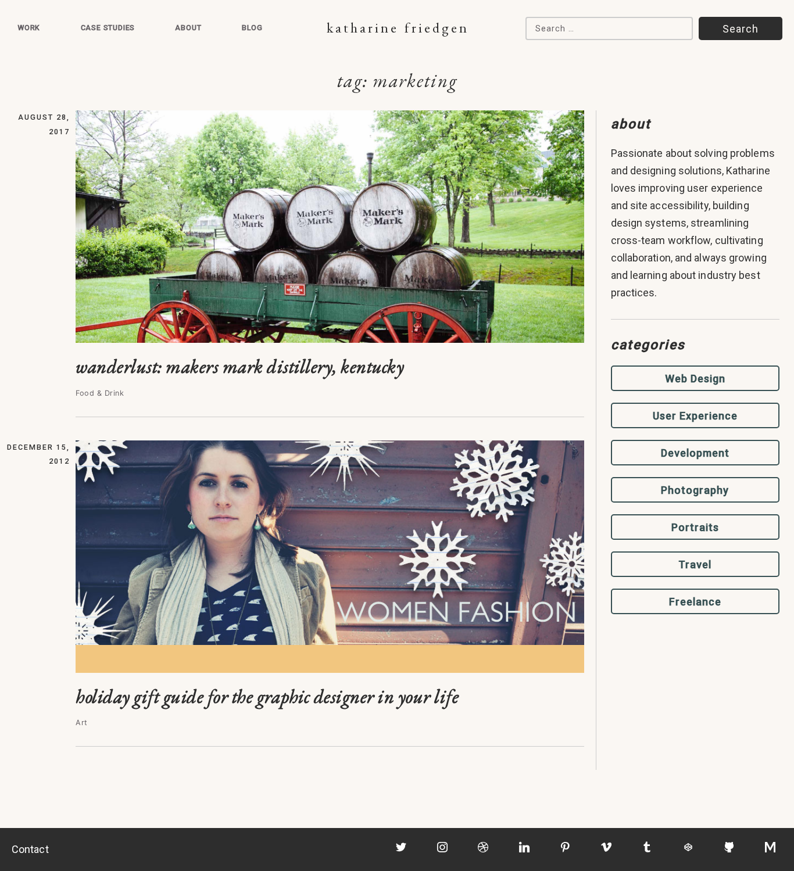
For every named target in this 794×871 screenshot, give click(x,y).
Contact (30, 849)
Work (28, 27)
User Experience (695, 416)
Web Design (695, 378)
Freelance (695, 602)
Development (695, 453)
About (188, 27)
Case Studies (108, 27)
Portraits (695, 527)
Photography (695, 490)
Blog (252, 27)
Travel (694, 564)
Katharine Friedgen (398, 28)
